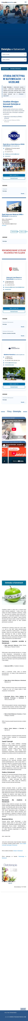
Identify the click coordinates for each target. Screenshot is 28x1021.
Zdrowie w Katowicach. (18, 850)
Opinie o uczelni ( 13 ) (14, 384)
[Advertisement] (14, 33)
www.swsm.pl (7, 156)
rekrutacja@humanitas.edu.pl (11, 362)
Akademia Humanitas (14, 354)
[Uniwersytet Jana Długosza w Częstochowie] (14, 269)
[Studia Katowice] (12, 2)
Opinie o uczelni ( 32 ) (23, 231)
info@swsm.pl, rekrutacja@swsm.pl (12, 154)
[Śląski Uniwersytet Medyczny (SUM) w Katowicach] (14, 206)
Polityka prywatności (11, 1012)
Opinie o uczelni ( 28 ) (14, 308)
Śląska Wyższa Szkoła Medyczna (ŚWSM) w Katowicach (13, 145)
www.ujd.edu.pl (8, 289)
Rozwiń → (23, 193)
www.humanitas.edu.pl (9, 364)
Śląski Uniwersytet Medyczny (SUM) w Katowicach (12, 215)
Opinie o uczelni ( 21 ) (14, 175)
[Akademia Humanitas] (14, 348)
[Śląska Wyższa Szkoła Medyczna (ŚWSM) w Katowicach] (14, 135)
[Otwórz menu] (25, 2)
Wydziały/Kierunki (14, 178)
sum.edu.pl (4, 225)
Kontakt (23, 1009)
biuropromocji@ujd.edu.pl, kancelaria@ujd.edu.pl (14, 287)
